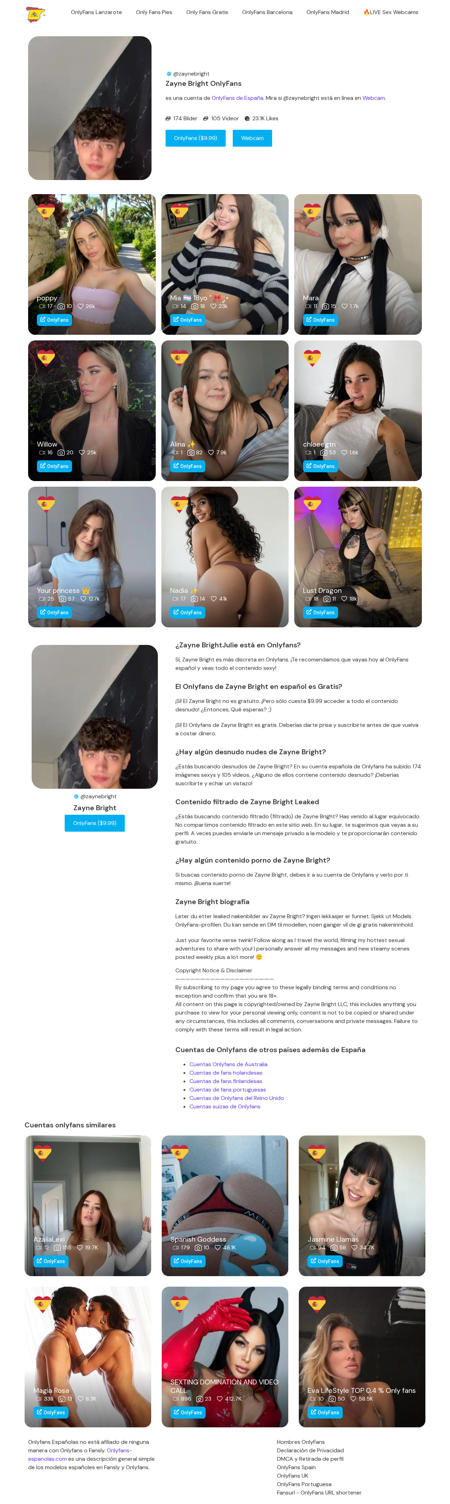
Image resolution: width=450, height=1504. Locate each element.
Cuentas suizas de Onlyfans (225, 1106)
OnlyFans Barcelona (267, 12)
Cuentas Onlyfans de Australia (228, 1064)
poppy (47, 297)
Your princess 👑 (63, 590)
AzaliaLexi (49, 1239)
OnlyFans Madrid (328, 12)
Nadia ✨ (184, 590)
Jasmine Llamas (333, 1239)
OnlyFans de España (237, 98)
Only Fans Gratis (207, 12)
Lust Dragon (322, 590)
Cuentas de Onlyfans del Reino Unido (236, 1098)
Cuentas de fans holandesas (226, 1072)
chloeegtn (319, 444)
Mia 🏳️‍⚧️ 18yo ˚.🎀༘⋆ (200, 297)
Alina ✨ (183, 444)
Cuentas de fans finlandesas (225, 1081)
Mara (311, 297)
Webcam (373, 98)
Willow (47, 444)
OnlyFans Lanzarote (96, 12)
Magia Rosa (51, 1390)
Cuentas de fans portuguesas (227, 1089)
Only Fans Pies (154, 12)
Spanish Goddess (198, 1239)
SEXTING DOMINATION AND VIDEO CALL (225, 1386)
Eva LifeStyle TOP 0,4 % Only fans (362, 1390)
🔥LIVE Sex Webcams (390, 12)
